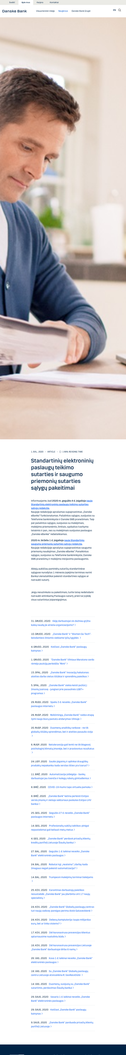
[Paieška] (119, 10)
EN (114, 10)
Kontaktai (54, 2)
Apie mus (26, 2)
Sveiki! (12, 2)
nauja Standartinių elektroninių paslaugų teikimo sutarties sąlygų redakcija (62, 504)
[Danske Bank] (15, 11)
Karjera (40, 2)
